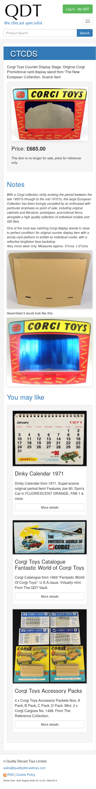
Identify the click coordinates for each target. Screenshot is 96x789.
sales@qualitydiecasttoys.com (24, 768)
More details (49, 507)
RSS (10, 774)
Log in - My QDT (77, 9)
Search (85, 33)
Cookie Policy (25, 774)
